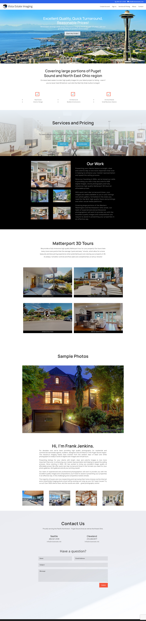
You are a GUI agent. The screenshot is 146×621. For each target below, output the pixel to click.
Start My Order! (72, 33)
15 (76, 429)
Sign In (114, 6)
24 (89, 429)
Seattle (63, 144)
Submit (103, 585)
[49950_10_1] (39, 219)
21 (85, 429)
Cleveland (83, 144)
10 (69, 429)
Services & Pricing (124, 6)
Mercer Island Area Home (98, 331)
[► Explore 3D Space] (47, 294)
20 (83, 429)
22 (86, 429)
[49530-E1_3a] (73, 432)
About (134, 6)
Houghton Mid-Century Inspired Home (98, 296)
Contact (140, 6)
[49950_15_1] (62, 219)
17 (79, 429)
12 (72, 429)
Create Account (105, 6)
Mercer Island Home (47, 296)
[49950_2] (39, 202)
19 (82, 429)
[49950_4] (62, 202)
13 (73, 429)
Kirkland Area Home (47, 331)
